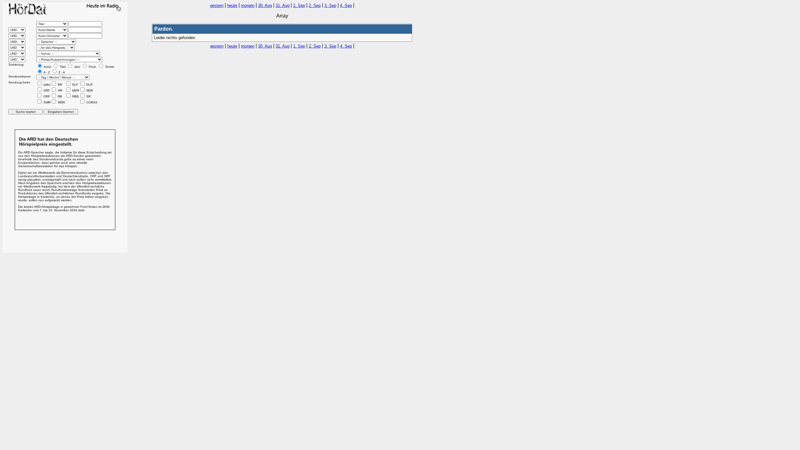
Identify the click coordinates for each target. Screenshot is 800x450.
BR (59, 84)
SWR (46, 102)
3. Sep (330, 5)
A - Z (46, 72)
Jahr (76, 66)
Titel (62, 66)
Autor (47, 66)
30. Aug (265, 5)
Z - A (61, 72)
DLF (74, 84)
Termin (109, 66)
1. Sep (299, 5)
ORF (46, 96)
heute (232, 5)
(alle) (46, 84)
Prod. (92, 66)
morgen (247, 5)
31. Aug (282, 5)
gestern (216, 5)
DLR (88, 84)
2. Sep (315, 5)
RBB (75, 96)
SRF (46, 90)
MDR (75, 90)
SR (88, 96)
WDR (61, 102)
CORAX (91, 102)
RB (59, 96)
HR (59, 90)
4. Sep (346, 5)
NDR (89, 90)
